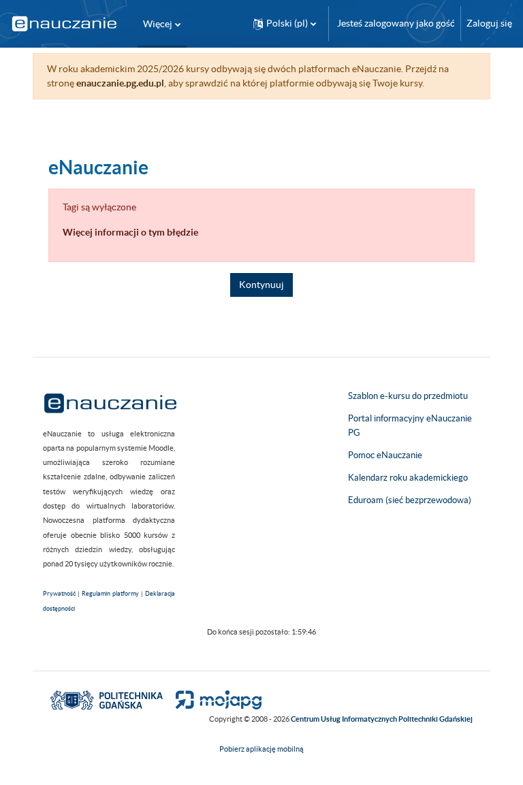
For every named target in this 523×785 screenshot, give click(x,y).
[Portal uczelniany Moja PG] (213, 699)
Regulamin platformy (110, 593)
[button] (285, 23)
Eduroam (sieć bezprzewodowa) (409, 500)
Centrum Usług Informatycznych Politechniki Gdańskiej (382, 719)
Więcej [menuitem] (157, 23)
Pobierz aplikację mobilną (261, 749)
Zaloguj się (489, 23)
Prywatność (59, 593)
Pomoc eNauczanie (385, 455)
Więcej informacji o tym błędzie (130, 232)
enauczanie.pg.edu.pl (120, 83)
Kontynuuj (261, 284)
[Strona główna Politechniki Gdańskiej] (106, 699)
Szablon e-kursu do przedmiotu (408, 396)
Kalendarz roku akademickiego (408, 477)
